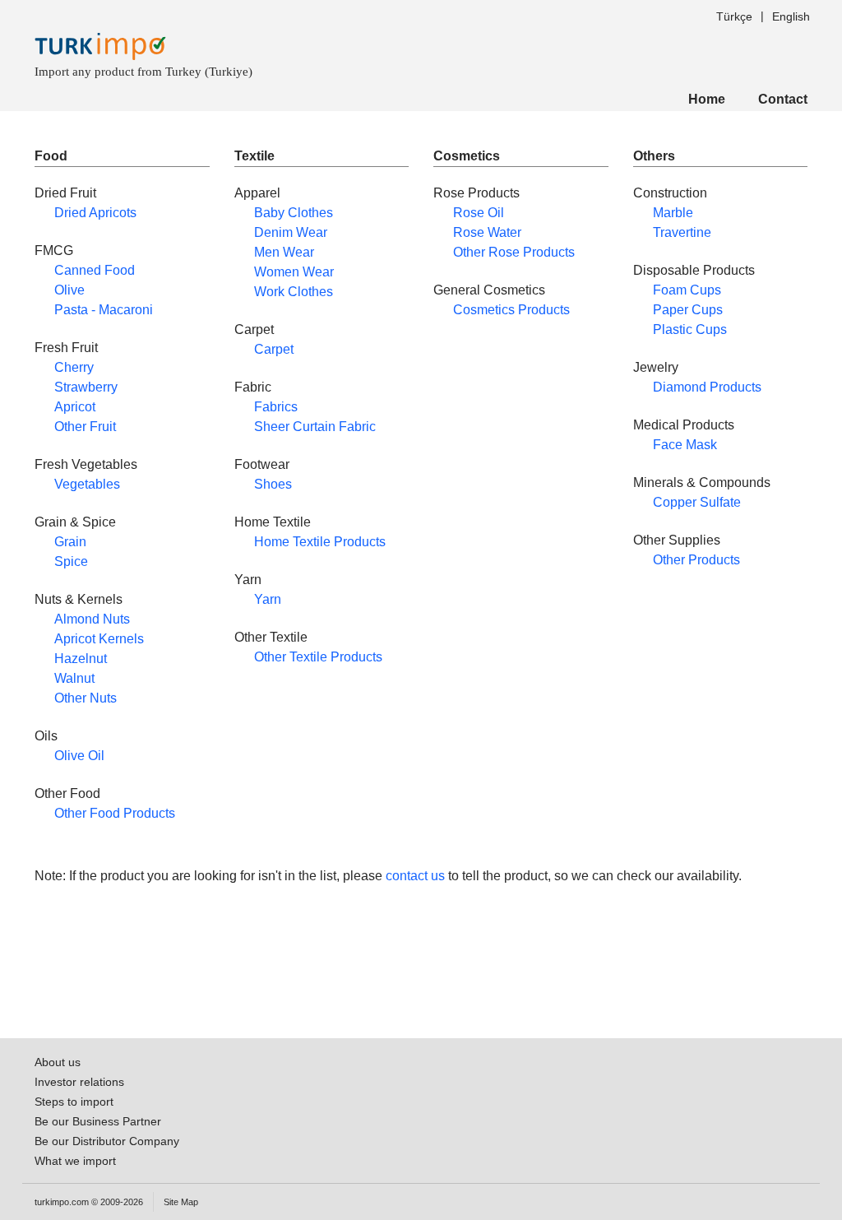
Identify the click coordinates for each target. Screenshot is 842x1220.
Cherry (74, 367)
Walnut (74, 678)
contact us (415, 876)
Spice (71, 561)
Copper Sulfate (697, 502)
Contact (782, 99)
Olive (69, 290)
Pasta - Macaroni (103, 310)
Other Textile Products (318, 657)
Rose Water (487, 232)
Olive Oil (79, 756)
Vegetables (87, 484)
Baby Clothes (293, 213)
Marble (673, 213)
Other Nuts (85, 698)
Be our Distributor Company (107, 1141)
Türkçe (734, 16)
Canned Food (94, 270)
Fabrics (276, 407)
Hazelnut (80, 659)
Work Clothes (293, 292)
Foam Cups (687, 290)
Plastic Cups (690, 329)
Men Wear (284, 252)
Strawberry (86, 387)
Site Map (181, 1202)
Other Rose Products (514, 252)
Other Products (696, 560)
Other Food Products (114, 813)
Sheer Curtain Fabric (315, 427)
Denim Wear (290, 232)
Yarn (267, 599)
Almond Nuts (92, 619)
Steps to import (74, 1101)
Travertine (682, 232)
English (791, 16)
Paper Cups (688, 310)
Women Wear (294, 272)
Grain (70, 542)
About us (58, 1062)
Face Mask (685, 445)
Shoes (273, 484)
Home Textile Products (320, 542)
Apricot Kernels (99, 639)
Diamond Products (707, 387)
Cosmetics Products (511, 310)
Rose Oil (478, 213)
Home (706, 99)
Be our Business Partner (98, 1121)
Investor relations (79, 1081)
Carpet (274, 349)
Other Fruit (85, 427)
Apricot (74, 407)
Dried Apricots (95, 213)
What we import (75, 1160)
